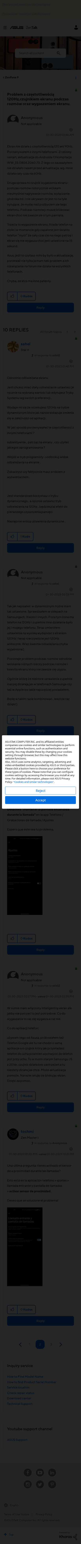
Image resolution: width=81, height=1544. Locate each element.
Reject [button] (40, 790)
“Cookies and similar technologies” (33, 782)
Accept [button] (40, 800)
